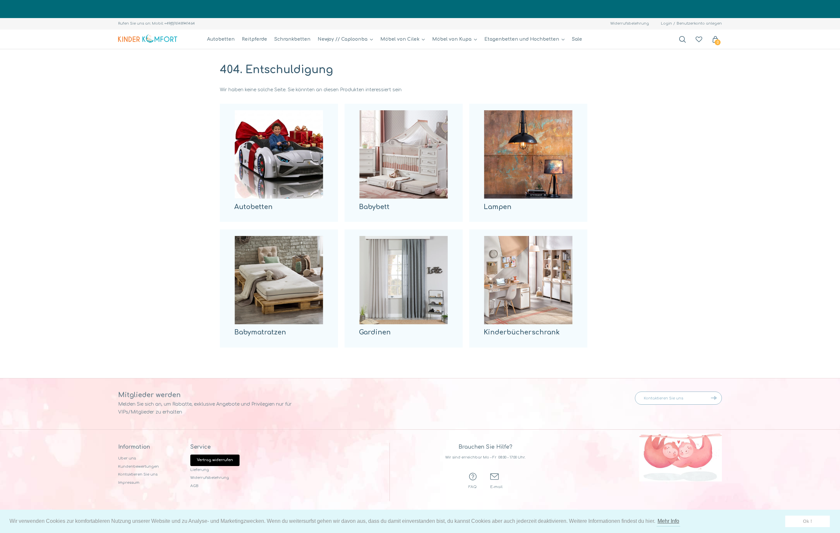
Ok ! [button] (807, 521)
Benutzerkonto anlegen (699, 23)
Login (666, 23)
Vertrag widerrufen (215, 460)
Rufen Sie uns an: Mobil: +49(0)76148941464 (156, 23)
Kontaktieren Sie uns (138, 474)
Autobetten (221, 39)
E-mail (496, 487)
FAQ (473, 487)
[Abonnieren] (715, 398)
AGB (194, 486)
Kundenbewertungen (138, 466)
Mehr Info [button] (668, 521)
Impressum (128, 482)
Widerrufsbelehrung (629, 23)
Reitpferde (254, 39)
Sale (577, 39)
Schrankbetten (292, 39)
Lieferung (199, 470)
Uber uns (127, 458)
